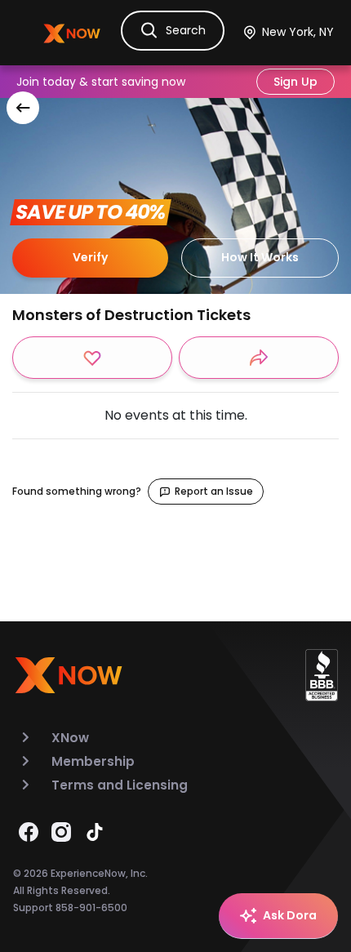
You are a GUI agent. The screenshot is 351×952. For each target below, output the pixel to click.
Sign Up (295, 81)
